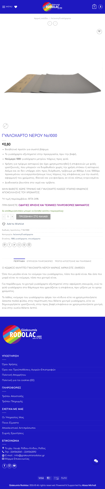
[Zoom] (5, 126)
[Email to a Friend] (19, 245)
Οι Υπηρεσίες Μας (13, 417)
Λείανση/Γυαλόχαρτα (61, 18)
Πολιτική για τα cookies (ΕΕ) (18, 380)
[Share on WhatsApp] (4, 245)
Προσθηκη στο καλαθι (33, 216)
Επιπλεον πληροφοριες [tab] (40, 261)
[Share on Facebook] (9, 245)
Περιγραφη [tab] (19, 261)
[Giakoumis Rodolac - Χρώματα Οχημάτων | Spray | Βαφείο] (52, 7)
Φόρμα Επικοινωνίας (17, 459)
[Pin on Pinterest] (24, 245)
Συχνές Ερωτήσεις (13, 433)
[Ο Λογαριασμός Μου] (100, 7)
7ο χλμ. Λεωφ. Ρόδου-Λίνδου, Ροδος (25, 448)
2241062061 (16, 452)
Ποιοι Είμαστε (10, 423)
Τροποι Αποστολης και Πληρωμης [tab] (73, 261)
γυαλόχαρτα (21, 239)
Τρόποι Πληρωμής (12, 401)
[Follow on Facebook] (4, 466)
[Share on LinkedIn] (29, 245)
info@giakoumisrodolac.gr (29, 455)
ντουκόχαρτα (34, 239)
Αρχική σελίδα (41, 18)
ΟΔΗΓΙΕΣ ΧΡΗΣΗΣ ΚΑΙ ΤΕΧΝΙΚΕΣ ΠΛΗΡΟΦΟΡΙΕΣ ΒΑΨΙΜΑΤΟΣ (54, 205)
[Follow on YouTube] (14, 466)
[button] (96, 461)
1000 (12, 239)
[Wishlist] (15, 7)
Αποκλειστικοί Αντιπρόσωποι (19, 428)
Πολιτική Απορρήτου (14, 375)
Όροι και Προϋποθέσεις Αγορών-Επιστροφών (29, 370)
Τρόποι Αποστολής (13, 396)
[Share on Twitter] (14, 245)
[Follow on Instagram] (9, 466)
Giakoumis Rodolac (19, 485)
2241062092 (30, 452)
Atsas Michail (89, 485)
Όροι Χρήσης (10, 364)
